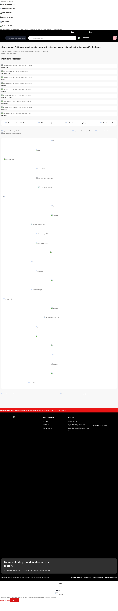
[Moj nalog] (116, 32)
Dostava (46, 425)
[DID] (59, 142)
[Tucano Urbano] (59, 161)
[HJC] (59, 300)
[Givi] (59, 328)
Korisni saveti (47, 428)
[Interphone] (59, 291)
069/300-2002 (73, 421)
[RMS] (59, 179)
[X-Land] (59, 152)
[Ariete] (59, 375)
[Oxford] (59, 189)
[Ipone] (59, 282)
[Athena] (59, 365)
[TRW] (59, 170)
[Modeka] (59, 226)
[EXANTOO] (59, 338)
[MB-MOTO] (59, 235)
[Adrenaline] (59, 384)
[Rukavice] (59, 91)
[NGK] (59, 207)
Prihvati (14, 600)
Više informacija (5, 600)
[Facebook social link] (94, 430)
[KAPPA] (59, 263)
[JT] (59, 272)
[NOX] (59, 198)
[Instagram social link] (98, 430)
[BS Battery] (59, 356)
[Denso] (59, 347)
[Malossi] (59, 245)
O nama (45, 421)
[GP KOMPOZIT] (59, 319)
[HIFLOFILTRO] (59, 310)
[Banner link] (35, 131)
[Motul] (59, 217)
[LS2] (59, 254)
